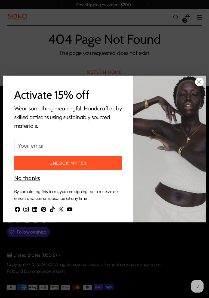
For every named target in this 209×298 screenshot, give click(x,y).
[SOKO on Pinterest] (43, 210)
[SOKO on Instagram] (26, 210)
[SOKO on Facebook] (17, 210)
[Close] (199, 82)
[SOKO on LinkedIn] (35, 210)
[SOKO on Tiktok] (52, 210)
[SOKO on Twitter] (61, 210)
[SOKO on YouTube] (69, 210)
